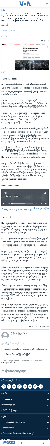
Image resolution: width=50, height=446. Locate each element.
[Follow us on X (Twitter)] (9, 386)
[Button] (45, 40)
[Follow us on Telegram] (25, 386)
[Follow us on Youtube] (14, 386)
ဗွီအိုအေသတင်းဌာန (13, 196)
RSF (6, 193)
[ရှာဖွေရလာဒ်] (43, 443)
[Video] (21, 443)
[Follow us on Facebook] (3, 386)
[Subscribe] (40, 386)
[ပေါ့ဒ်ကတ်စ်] (35, 386)
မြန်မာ (3, 10)
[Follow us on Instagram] (19, 386)
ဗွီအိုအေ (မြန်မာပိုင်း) (8, 31)
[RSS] (30, 386)
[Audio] (32, 443)
